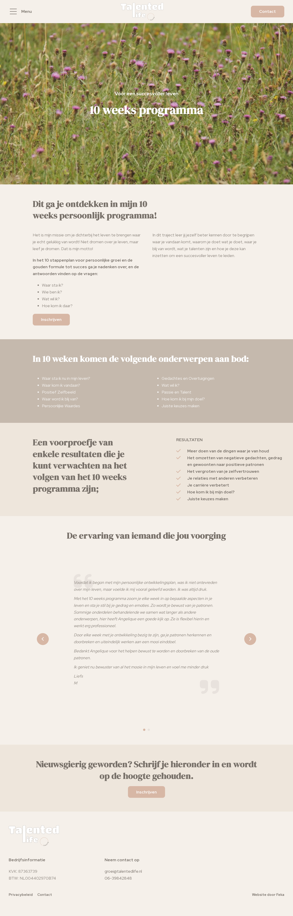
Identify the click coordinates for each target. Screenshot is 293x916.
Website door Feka (268, 894)
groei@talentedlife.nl (123, 871)
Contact (267, 11)
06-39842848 (118, 878)
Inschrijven (51, 319)
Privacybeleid (21, 894)
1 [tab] (144, 730)
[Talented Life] (142, 11)
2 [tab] (149, 730)
